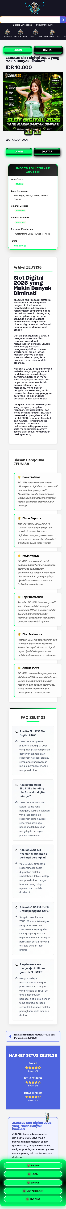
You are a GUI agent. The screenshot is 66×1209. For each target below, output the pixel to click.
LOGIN (18, 50)
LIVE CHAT (35, 1199)
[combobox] (30, 19)
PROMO (35, 1164)
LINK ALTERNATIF (35, 1190)
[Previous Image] (5, 102)
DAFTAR (48, 50)
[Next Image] (60, 102)
